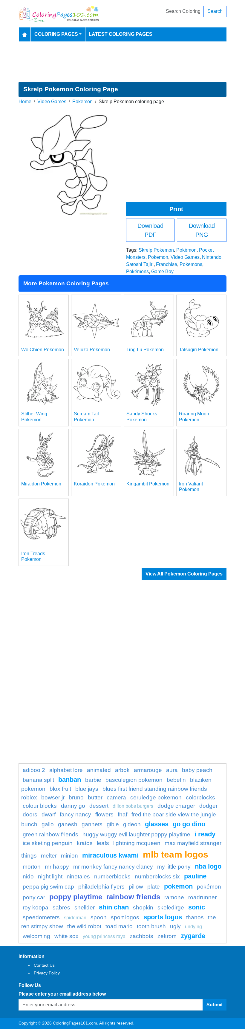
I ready (205, 834)
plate (153, 886)
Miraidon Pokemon (41, 483)
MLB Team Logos (175, 854)
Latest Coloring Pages (120, 34)
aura (172, 770)
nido (28, 876)
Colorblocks (200, 797)
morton (32, 867)
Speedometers (41, 917)
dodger (208, 806)
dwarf (49, 814)
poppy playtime (75, 897)
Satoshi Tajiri (140, 264)
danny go (73, 806)
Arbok (122, 770)
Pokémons (137, 271)
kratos (85, 843)
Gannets (92, 824)
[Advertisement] (122, 62)
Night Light (50, 876)
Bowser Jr (53, 797)
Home (25, 101)
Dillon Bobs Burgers (133, 806)
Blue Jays (86, 789)
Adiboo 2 (34, 770)
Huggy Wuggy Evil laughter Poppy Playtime (136, 834)
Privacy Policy (47, 973)
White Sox (66, 936)
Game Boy (162, 271)
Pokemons (191, 264)
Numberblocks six (157, 876)
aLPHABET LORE (66, 770)
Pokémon (186, 250)
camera (116, 797)
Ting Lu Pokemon (145, 349)
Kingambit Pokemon (147, 483)
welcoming (36, 936)
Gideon (132, 824)
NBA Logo (208, 866)
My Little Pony (174, 867)
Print (176, 209)
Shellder (84, 907)
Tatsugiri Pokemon (198, 349)
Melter (49, 855)
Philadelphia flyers (101, 886)
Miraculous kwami (110, 855)
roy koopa (35, 907)
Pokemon (82, 101)
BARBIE (93, 780)
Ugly (175, 926)
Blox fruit (60, 789)
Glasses (157, 824)
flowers (104, 814)
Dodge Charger (176, 806)
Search (215, 11)
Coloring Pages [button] (56, 34)
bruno (76, 797)
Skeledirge (170, 907)
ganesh (67, 824)
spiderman (75, 917)
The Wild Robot (84, 926)
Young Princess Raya (104, 936)
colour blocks (40, 806)
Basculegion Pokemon (134, 780)
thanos (195, 917)
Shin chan (114, 907)
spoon (99, 917)
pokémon (209, 886)
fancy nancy (75, 814)
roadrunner (202, 897)
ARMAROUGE (148, 770)
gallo (48, 824)
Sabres (61, 907)
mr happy (57, 867)
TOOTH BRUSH (151, 926)
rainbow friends (133, 897)
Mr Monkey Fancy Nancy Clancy (113, 867)
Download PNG (202, 230)
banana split (38, 780)
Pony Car (34, 897)
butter (95, 797)
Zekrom (167, 936)
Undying (193, 926)
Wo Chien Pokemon (42, 349)
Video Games (51, 101)
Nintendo (211, 257)
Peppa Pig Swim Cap (48, 886)
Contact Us (44, 965)
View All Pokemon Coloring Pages (184, 573)
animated (99, 770)
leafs (103, 843)
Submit (214, 1004)
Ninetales (78, 876)
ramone (174, 897)
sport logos (125, 917)
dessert (98, 806)
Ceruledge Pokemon (156, 797)
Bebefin (176, 780)
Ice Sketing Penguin (48, 843)
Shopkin (143, 907)
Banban (69, 779)
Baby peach (197, 770)
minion (69, 855)
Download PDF (150, 230)
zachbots (141, 936)
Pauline (195, 876)
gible (113, 824)
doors (30, 814)
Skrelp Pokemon (156, 250)
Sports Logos (162, 917)
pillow (136, 886)
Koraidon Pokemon (94, 483)
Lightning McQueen (136, 843)
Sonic (196, 907)
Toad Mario (119, 926)
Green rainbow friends (50, 834)
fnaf (122, 814)
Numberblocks (112, 876)
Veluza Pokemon (92, 349)
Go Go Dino (189, 824)
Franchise (166, 264)
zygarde (193, 936)
